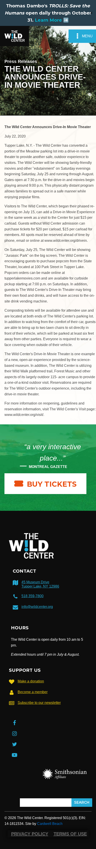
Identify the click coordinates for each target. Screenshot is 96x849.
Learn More (48, 20)
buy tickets (52, 484)
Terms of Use (70, 833)
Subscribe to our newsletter (39, 703)
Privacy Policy (29, 833)
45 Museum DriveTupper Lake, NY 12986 (40, 584)
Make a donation (31, 681)
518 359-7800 (32, 596)
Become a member (33, 692)
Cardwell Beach (50, 824)
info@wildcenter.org (37, 607)
